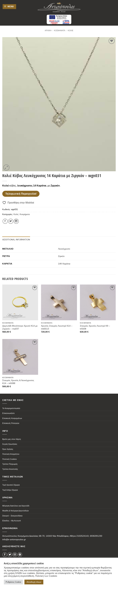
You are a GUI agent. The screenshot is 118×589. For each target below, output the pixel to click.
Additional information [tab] (16, 239)
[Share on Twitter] (10, 221)
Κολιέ (70, 30)
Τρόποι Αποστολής (10, 469)
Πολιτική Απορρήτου (10, 454)
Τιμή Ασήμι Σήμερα (10, 490)
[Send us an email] (14, 554)
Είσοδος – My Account (11, 521)
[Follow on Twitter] (10, 554)
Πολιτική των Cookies (46, 576)
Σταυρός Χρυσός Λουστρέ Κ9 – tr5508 (95, 327)
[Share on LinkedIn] (16, 221)
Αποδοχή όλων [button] (34, 582)
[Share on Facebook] (5, 221)
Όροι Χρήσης (7, 449)
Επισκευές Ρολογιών (10, 423)
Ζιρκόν (61, 256)
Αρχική (48, 30)
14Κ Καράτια (64, 263)
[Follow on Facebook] (4, 554)
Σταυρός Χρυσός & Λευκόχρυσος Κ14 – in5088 (18, 381)
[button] (9, 6)
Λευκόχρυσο (64, 249)
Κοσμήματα (59, 30)
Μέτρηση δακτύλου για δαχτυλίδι (15, 506)
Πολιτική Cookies (9, 459)
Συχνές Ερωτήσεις (9, 444)
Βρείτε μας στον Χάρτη (11, 439)
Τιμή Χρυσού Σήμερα (11, 485)
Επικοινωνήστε (8, 413)
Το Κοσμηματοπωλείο (11, 408)
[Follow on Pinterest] (20, 554)
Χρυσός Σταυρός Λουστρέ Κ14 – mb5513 (56, 327)
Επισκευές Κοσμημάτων (12, 418)
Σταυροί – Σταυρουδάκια (12, 516)
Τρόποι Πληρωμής (10, 464)
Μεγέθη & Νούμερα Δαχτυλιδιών (15, 511)
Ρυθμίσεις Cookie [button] (13, 582)
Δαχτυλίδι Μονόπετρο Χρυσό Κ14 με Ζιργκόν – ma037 (19, 327)
